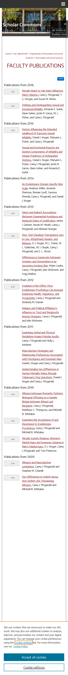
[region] (34, 648)
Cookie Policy (20, 646)
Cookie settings (23, 642)
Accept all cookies (34, 657)
